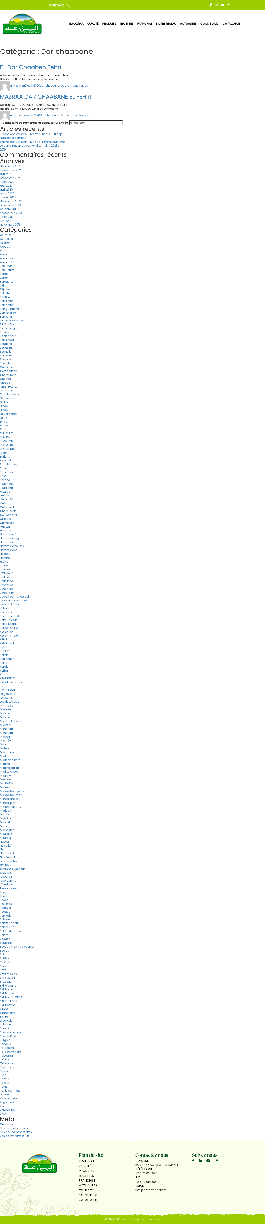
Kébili (3, 639)
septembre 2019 (11, 213)
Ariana (4, 254)
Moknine (5, 818)
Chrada (5, 383)
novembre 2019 (10, 205)
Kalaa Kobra (8, 624)
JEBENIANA (6, 573)
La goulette (7, 694)
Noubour (5, 865)
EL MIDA (5, 437)
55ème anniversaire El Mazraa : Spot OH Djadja (31, 134)
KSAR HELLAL (8, 678)
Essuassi (5, 460)
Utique (4, 1094)
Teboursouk (8, 1063)
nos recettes (8, 861)
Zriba (3, 1114)
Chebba (5, 379)
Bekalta (5, 293)
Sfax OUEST (7, 978)
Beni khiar (6, 317)
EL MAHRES (7, 433)
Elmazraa (76, 23)
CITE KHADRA (8, 387)
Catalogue (231, 23)
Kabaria (5, 608)
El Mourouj (7, 441)
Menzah (5, 787)
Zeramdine (7, 1110)
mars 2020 (7, 193)
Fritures (5, 492)
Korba (4, 670)
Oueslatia (6, 884)
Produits (86, 1171)
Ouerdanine (8, 881)
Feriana (5, 480)
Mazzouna (7, 752)
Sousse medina (10, 1032)
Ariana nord (8, 258)
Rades (4, 900)
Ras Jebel (6, 904)
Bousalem (6, 363)
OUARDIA (6, 873)
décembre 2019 (10, 201)
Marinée (5, 740)
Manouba (6, 729)
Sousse (5, 1028)
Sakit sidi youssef (11, 931)
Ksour (3, 686)
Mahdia (5, 713)
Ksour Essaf (7, 690)
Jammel (5, 569)
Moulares (6, 834)
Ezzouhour (7, 472)
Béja (3, 285)
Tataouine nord (10, 1052)
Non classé (7, 853)
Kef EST (5, 651)
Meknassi (6, 779)
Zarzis (4, 1106)
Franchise (144, 23)
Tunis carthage (10, 1091)
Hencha (5, 558)
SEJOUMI (5, 962)
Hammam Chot (11, 534)
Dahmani (6, 390)
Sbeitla (4, 951)
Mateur (5, 748)
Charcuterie (8, 375)
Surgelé (5, 1040)
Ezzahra (5, 468)
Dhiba (4, 402)
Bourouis (5, 359)
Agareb (5, 243)
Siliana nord (8, 1013)
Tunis (3, 1087)
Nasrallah (6, 846)
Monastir (6, 822)
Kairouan (6, 612)
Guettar (5, 527)
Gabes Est (6, 499)
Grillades (5, 519)
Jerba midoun (9, 604)
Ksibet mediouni (11, 682)
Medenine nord (10, 760)
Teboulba (6, 1056)
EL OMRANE (7, 445)
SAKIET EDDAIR (9, 923)
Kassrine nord (9, 635)
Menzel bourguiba (12, 791)
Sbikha (4, 958)
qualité (93, 23)
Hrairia (4, 562)
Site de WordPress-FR (14, 1136)
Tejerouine (7, 1067)
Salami (4, 935)
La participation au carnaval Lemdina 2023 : (29, 146)
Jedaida (5, 577)
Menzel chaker (10, 799)
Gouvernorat (69, 86)
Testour (5, 1071)
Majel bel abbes (10, 721)
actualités (188, 23)
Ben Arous (6, 301)
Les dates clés (9, 702)
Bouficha (6, 344)
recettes (126, 23)
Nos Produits (8, 857)
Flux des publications (14, 1128)
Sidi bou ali (7, 989)
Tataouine (7, 1048)
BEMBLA (5, 297)
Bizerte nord (8, 336)
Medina (5, 764)
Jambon (5, 565)
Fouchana (7, 484)
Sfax (3, 970)
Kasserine (6, 632)
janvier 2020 (8, 197)
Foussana (6, 488)
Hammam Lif (9, 542)
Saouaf (5, 939)
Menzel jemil (8, 803)
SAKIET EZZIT (8, 927)
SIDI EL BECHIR (9, 1001)
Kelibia (4, 655)
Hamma (5, 530)
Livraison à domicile (13, 138)
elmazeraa (17, 86)
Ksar (3, 674)
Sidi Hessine (8, 1005)
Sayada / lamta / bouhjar (17, 947)
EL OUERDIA (7, 449)
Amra (3, 250)
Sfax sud (5, 982)
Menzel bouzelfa (11, 795)
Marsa (4, 744)
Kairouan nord (9, 616)
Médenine (6, 756)
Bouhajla (5, 352)
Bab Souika (7, 270)
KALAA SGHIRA (9, 628)
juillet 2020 (7, 182)
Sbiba (3, 954)
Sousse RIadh (9, 1036)
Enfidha (5, 457)
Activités (6, 235)
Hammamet (8, 550)
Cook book (209, 23)
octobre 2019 (8, 209)
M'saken (5, 709)
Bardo (4, 274)
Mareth (5, 737)
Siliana (4, 1009)
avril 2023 (6, 174)
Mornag (5, 826)
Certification (8, 371)
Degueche (7, 398)
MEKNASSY (7, 783)
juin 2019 (5, 221)
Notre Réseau (166, 23)
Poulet (4, 892)
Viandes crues (9, 1098)
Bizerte (4, 332)
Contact (56, 5)
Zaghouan (7, 1102)
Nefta (4, 849)
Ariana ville (7, 262)
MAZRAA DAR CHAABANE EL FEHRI (45, 97)
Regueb (5, 912)
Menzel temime (10, 807)
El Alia (3, 422)
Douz (3, 418)
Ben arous (6, 305)
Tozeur (4, 1079)
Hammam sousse (12, 546)
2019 (3, 149)
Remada (5, 916)
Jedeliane (6, 581)
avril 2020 (6, 190)
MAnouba (6, 733)
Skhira (4, 1017)
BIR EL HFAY (7, 324)
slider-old (6, 1021)
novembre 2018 (10, 225)
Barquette (7, 282)
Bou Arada (7, 340)
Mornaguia (7, 830)
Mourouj (5, 838)
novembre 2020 (11, 178)
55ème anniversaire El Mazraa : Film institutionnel (33, 142)
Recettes (86, 1175)
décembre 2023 (11, 166)
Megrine (5, 775)
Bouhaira (6, 348)
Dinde (4, 406)
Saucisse (6, 943)
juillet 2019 (7, 217)
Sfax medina (8, 974)
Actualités (7, 239)
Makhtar (5, 725)
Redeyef (5, 908)
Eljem (3, 453)
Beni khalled (8, 313)
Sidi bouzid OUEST (12, 997)
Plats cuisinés (9, 888)
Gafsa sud (7, 507)
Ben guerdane (9, 309)
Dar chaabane (49, 86)
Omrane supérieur (12, 869)
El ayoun (5, 425)
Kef (2, 647)
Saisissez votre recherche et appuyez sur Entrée (35, 123)
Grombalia (7, 523)
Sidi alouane (8, 986)
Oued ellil (6, 877)
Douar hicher (8, 414)
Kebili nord (7, 643)
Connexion (7, 1124)
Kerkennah (7, 659)
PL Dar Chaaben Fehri (30, 67)
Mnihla (4, 814)
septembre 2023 (11, 170)
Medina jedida (9, 768)
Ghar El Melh (8, 511)
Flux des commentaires (16, 1132)
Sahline (5, 919)
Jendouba (7, 585)
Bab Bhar (6, 266)
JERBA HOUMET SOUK (14, 600)
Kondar (5, 667)
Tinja (3, 1075)
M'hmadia (6, 705)
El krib (3, 429)
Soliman (5, 1024)
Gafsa (4, 503)
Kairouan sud (8, 620)
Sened (4, 966)
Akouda (5, 247)
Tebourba (6, 1059)
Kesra (3, 663)
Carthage (6, 367)
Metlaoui (6, 810)
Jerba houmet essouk (14, 597)
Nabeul (84, 86)
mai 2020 (6, 186)
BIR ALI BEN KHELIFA (12, 320)
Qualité (85, 1166)
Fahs (3, 476)
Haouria (5, 554)
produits (109, 23)
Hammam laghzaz (12, 538)
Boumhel (6, 355)
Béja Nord (6, 289)
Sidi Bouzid (7, 993)
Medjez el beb (9, 772)
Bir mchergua (9, 328)
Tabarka (5, 1044)
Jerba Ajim (7, 593)
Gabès (4, 495)
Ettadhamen (8, 464)
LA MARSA (6, 698)
